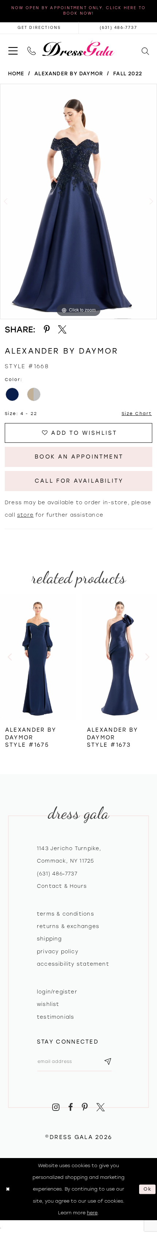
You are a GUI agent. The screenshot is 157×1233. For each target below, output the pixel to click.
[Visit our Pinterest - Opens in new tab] (84, 1107)
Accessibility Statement (73, 964)
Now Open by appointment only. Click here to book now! (78, 10)
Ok (148, 1189)
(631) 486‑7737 (57, 873)
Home (16, 73)
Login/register (57, 992)
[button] (13, 48)
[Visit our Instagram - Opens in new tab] (56, 1107)
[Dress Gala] (78, 48)
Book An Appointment (79, 456)
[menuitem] (13, 48)
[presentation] (38, 657)
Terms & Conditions (65, 914)
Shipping (49, 939)
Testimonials (55, 1017)
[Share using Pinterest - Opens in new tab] (46, 329)
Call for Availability (79, 481)
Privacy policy (57, 951)
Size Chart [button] (137, 413)
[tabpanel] (78, 201)
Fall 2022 (127, 73)
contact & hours (62, 886)
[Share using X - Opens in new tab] (62, 329)
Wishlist (48, 1004)
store (25, 515)
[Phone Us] (32, 48)
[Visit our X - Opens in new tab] (100, 1107)
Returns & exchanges (68, 926)
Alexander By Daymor (68, 73)
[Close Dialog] (7, 1189)
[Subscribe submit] (107, 1061)
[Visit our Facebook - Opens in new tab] (70, 1107)
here (92, 1212)
